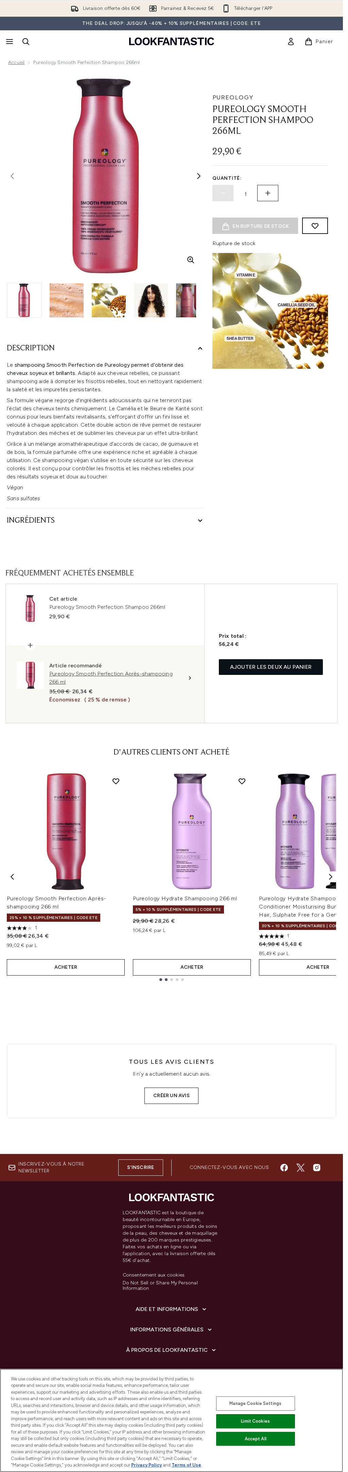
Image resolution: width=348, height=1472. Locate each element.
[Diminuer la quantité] (222, 193)
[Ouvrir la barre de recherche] (26, 41)
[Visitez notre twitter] (300, 1167)
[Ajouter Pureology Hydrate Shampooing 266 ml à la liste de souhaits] (242, 781)
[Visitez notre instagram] (317, 1167)
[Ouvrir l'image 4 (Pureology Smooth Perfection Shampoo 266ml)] (151, 300)
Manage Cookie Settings (255, 1403)
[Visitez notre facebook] (284, 1167)
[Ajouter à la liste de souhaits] (315, 226)
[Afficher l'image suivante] (198, 176)
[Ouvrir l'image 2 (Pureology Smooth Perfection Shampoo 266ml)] (67, 300)
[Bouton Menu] (9, 41)
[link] (291, 41)
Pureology (232, 97)
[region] (171, 1420)
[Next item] (330, 876)
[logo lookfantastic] (171, 41)
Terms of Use (186, 1465)
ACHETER (65, 967)
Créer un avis (171, 1095)
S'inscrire (140, 1167)
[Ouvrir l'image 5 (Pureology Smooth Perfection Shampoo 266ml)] (193, 300)
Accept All (255, 1438)
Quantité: (226, 178)
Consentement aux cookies (154, 1275)
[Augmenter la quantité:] (267, 193)
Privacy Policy (146, 1465)
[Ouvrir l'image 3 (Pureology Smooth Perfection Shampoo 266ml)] (109, 300)
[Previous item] (12, 876)
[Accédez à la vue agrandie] (190, 260)
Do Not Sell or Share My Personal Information (160, 1285)
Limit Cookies (255, 1421)
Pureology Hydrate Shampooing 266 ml (185, 898)
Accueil (16, 62)
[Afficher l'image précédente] (12, 176)
